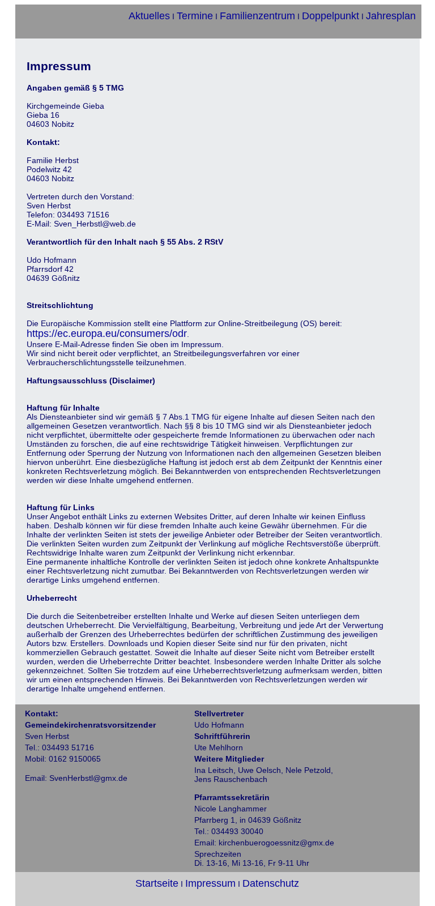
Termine (195, 16)
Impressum (210, 883)
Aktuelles (149, 16)
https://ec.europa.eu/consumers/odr (107, 333)
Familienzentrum (257, 16)
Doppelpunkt (330, 16)
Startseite (156, 883)
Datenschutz (270, 883)
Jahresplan (391, 16)
